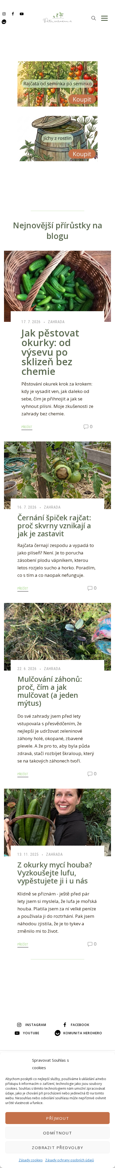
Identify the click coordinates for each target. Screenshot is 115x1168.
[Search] (93, 18)
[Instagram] (4, 13)
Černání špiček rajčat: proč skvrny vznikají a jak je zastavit (54, 525)
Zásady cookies (31, 1160)
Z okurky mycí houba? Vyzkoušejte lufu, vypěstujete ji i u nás (54, 873)
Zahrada (56, 322)
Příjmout (57, 1118)
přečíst (26, 427)
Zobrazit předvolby (57, 1147)
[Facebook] (12, 13)
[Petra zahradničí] (57, 17)
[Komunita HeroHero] (4, 21)
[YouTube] (21, 13)
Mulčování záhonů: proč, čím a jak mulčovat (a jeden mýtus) (49, 691)
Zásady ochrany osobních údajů (69, 1160)
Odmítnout (57, 1132)
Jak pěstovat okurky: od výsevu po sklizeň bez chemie (50, 352)
